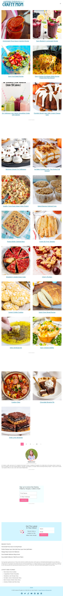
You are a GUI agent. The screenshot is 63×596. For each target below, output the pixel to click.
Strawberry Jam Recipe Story (11, 576)
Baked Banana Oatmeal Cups (47, 206)
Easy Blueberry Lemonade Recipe (47, 41)
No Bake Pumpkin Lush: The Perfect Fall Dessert (47, 170)
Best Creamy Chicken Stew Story (12, 580)
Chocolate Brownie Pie (47, 402)
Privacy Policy (52, 565)
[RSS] (41, 593)
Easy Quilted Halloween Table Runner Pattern (12, 557)
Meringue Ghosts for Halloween (16, 169)
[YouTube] (31, 593)
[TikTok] (28, 593)
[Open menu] (60, 4)
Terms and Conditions (44, 565)
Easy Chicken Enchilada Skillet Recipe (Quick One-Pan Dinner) (47, 77)
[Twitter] (25, 593)
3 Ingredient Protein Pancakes (11, 574)
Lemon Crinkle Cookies (15, 312)
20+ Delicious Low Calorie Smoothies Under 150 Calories (16, 114)
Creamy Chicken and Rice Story (12, 582)
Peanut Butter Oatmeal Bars (16, 241)
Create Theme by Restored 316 (44, 590)
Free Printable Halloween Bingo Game (10, 554)
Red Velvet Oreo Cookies (10, 572)
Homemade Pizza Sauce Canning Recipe (16, 41)
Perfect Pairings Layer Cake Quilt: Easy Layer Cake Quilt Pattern (16, 549)
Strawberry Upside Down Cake (16, 277)
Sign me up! (44, 534)
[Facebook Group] (38, 593)
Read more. (25, 467)
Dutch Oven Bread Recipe (47, 312)
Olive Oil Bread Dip (16, 348)
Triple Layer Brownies (16, 437)
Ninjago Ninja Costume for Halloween (10, 551)
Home (31, 587)
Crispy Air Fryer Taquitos (47, 241)
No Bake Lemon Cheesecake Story (12, 578)
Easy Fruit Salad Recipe (16, 76)
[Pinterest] (34, 593)
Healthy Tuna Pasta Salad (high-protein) (16, 206)
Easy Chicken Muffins (47, 348)
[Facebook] (21, 593)
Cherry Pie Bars (47, 277)
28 (36, 444)
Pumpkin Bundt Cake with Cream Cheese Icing (47, 114)
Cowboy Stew (16, 402)
